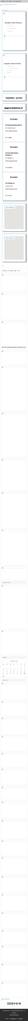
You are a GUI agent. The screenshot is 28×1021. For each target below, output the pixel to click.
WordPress (13, 1018)
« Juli (3, 676)
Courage (20, 1018)
